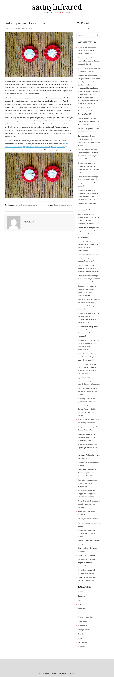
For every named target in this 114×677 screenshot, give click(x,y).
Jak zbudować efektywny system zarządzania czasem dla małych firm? (88, 207)
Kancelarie (82, 609)
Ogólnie (81, 634)
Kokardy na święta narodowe (88, 519)
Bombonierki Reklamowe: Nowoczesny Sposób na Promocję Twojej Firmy (87, 111)
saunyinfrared (57, 6)
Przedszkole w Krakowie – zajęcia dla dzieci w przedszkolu (87, 563)
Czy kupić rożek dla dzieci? (87, 555)
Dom (79, 600)
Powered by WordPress (66, 673)
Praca (80, 638)
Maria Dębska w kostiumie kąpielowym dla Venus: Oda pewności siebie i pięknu (88, 448)
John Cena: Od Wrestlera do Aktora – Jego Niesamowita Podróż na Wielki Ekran (88, 473)
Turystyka (81, 646)
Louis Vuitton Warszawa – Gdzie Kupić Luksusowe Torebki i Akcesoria (87, 51)
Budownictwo (82, 596)
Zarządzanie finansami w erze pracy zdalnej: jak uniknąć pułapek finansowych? (88, 258)
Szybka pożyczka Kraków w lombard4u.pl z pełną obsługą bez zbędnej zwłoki (88, 61)
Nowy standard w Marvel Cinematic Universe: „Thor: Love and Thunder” (87, 437)
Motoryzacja (82, 625)
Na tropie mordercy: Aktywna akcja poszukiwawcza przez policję (88, 391)
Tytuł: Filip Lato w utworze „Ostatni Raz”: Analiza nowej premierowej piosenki (88, 402)
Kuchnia (81, 613)
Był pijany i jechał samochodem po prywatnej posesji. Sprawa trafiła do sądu (89, 381)
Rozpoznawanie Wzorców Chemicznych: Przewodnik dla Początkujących (88, 121)
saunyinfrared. (50, 673)
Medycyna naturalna (85, 617)
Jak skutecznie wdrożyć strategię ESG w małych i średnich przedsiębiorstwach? (88, 268)
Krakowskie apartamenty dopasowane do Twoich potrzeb (87, 533)
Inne (30, 28)
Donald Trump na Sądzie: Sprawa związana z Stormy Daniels (87, 412)
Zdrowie (81, 651)
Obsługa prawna (84, 630)
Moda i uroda (83, 621)
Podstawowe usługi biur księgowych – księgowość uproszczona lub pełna (87, 494)
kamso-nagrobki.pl (83, 28)
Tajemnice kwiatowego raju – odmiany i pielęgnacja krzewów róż (88, 483)
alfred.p (25, 28)
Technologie (82, 642)
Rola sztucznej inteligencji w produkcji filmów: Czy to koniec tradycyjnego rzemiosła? (89, 357)
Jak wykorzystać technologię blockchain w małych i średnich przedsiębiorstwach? (89, 279)
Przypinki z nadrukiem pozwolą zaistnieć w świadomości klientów (89, 504)
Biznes (80, 592)
